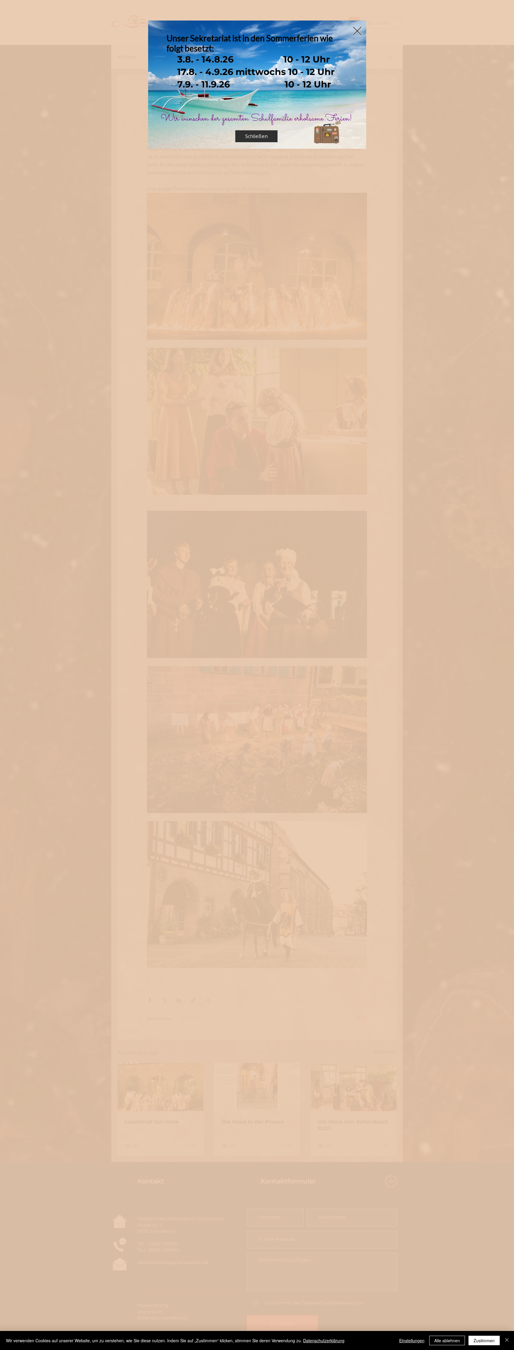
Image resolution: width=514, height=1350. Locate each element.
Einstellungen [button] (411, 1340)
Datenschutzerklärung (323, 1340)
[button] (357, 30)
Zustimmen (484, 1340)
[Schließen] (506, 1340)
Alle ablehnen (447, 1340)
